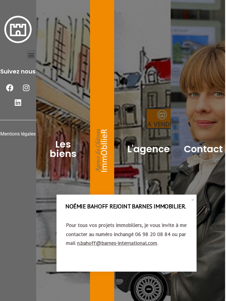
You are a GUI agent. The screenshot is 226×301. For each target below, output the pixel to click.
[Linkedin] (18, 102)
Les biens (63, 149)
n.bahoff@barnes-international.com (117, 243)
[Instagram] (26, 87)
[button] (31, 55)
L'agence (148, 148)
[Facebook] (10, 87)
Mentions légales (18, 134)
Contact (203, 148)
